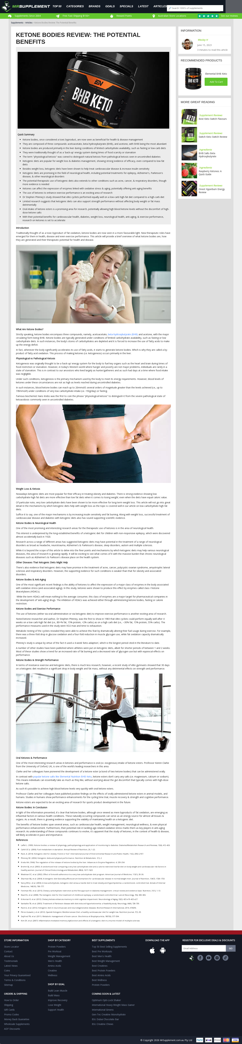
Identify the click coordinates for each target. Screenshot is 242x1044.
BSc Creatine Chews (102, 1024)
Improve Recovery (57, 1000)
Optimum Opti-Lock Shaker (106, 1000)
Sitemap (8, 984)
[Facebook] (200, 958)
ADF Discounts (12, 1028)
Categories (75, 6)
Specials (126, 6)
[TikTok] (225, 958)
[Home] (28, 6)
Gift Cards (9, 1009)
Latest (143, 6)
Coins (7, 970)
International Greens (103, 1009)
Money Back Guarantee (16, 1019)
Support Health (56, 1009)
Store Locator (11, 946)
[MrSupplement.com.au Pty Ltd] (192, 958)
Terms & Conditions (15, 980)
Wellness (52, 975)
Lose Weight (54, 1004)
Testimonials (11, 961)
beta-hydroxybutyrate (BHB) (123, 334)
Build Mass (54, 995)
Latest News (11, 965)
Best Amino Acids (101, 975)
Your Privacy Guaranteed (17, 975)
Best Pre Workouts (102, 951)
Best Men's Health (101, 956)
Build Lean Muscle (57, 990)
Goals (110, 6)
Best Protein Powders (103, 970)
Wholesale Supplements (17, 1024)
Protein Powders (57, 946)
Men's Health (55, 961)
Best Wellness (99, 980)
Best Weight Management (106, 961)
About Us (9, 956)
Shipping (8, 1004)
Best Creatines (100, 965)
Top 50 (57, 6)
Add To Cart (216, 81)
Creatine (52, 970)
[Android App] (163, 950)
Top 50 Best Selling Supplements (109, 946)
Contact (8, 951)
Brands (94, 6)
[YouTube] (209, 958)
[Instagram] (217, 958)
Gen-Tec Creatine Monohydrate (109, 1014)
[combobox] (195, 8)
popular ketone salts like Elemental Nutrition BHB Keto (62, 776)
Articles (160, 6)
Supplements (17, 22)
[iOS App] (152, 950)
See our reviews (229, 15)
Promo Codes (11, 1014)
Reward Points (124, 15)
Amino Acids (54, 965)
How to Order (11, 1000)
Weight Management (59, 956)
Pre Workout (54, 951)
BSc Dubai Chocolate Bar (105, 1019)
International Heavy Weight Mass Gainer (113, 1004)
